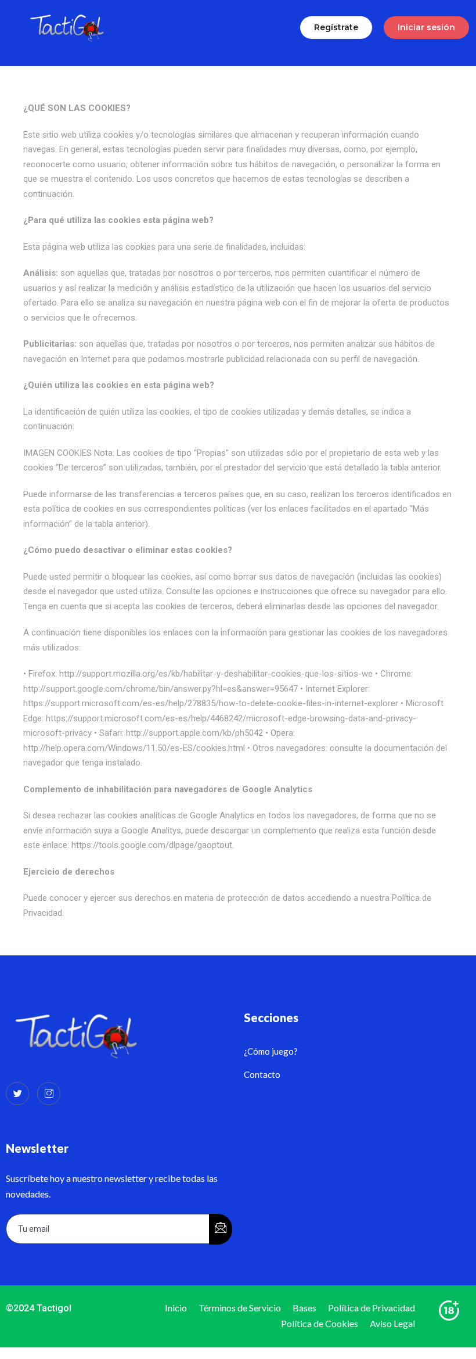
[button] (336, 27)
